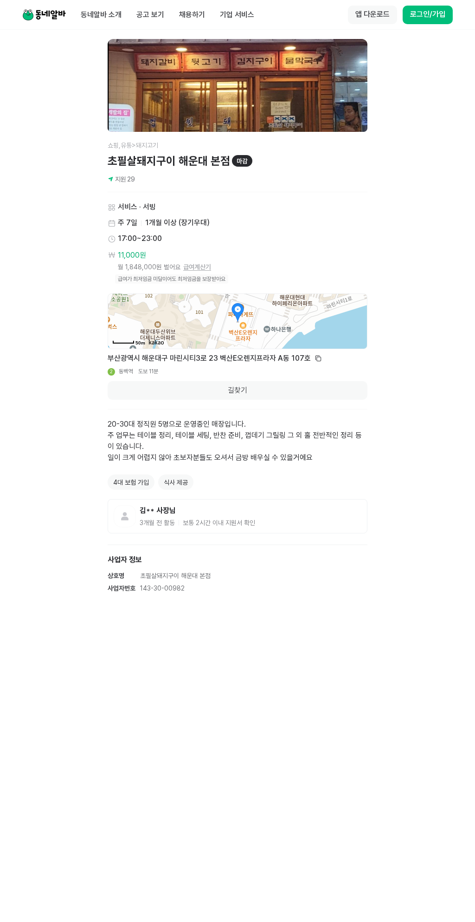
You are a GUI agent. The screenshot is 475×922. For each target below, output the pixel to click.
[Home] (44, 14)
